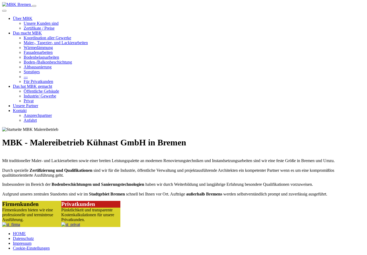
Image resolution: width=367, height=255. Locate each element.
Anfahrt (30, 120)
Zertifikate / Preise (39, 28)
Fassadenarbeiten (38, 52)
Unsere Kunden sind (41, 23)
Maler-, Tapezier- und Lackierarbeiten (56, 42)
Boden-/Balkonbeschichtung (48, 62)
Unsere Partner (25, 105)
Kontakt (20, 110)
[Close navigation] (4, 11)
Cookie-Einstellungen (31, 248)
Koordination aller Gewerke (47, 38)
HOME (19, 233)
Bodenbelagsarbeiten (41, 57)
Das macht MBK (27, 33)
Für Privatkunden (38, 81)
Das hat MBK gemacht (32, 86)
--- (26, 76)
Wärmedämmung (38, 47)
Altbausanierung (38, 67)
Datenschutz (23, 238)
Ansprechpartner (38, 115)
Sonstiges (32, 71)
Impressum (22, 243)
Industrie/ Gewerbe (40, 96)
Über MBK (23, 18)
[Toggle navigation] (34, 6)
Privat (29, 101)
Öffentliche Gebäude (41, 91)
